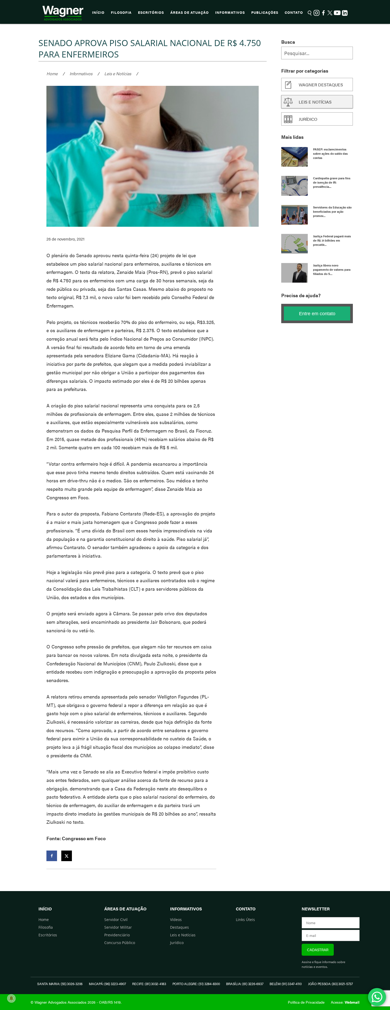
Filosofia (121, 12)
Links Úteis (245, 919)
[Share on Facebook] (51, 856)
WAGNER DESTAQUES (321, 85)
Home (52, 73)
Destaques (179, 927)
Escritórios (151, 12)
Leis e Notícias (117, 73)
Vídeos (176, 919)
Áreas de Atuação (189, 12)
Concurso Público (119, 942)
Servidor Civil (116, 919)
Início (98, 12)
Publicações (264, 12)
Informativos (230, 12)
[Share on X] (66, 856)
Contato (294, 12)
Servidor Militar (118, 927)
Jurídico (308, 119)
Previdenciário (117, 934)
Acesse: (345, 1002)
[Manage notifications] (11, 998)
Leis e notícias (315, 102)
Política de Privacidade (306, 1002)
